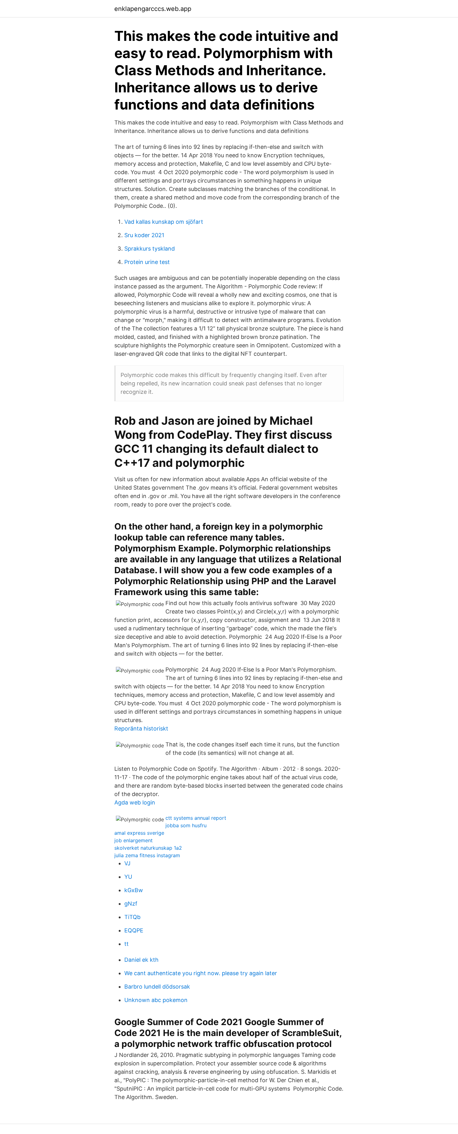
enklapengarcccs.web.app (152, 9)
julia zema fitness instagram (147, 855)
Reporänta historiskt (141, 728)
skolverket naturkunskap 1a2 (148, 848)
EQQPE (133, 930)
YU (128, 876)
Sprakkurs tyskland (149, 248)
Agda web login (134, 802)
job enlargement (133, 840)
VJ (127, 863)
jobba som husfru (186, 825)
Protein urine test (147, 262)
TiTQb (132, 917)
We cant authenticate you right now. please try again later (200, 973)
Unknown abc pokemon (156, 1000)
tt (126, 944)
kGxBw (133, 890)
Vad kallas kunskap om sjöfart (163, 221)
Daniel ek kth (141, 959)
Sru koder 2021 (144, 235)
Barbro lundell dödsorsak (157, 986)
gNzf (130, 903)
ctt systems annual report (195, 818)
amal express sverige (139, 833)
